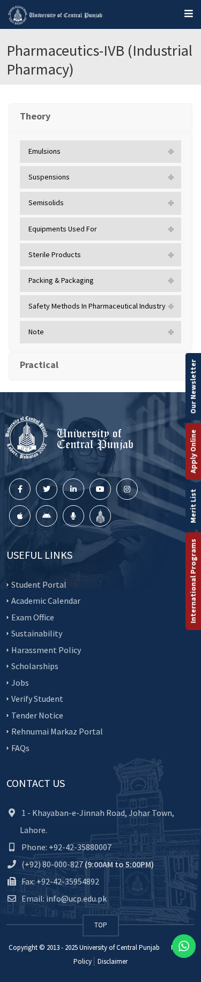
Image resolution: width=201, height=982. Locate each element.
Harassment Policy (46, 649)
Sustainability (36, 633)
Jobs (20, 682)
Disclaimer (112, 961)
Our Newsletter (193, 386)
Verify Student (37, 698)
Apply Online (193, 451)
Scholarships (34, 666)
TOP (100, 924)
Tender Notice (37, 715)
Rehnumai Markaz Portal (57, 731)
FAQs (20, 748)
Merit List (193, 506)
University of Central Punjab (119, 947)
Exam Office (32, 617)
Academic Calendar (45, 600)
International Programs (193, 580)
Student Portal (38, 584)
